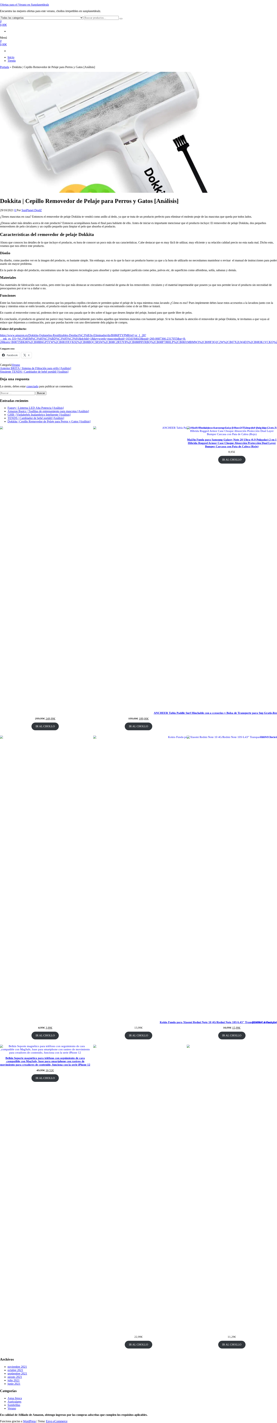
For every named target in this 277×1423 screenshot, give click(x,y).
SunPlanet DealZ (31, 210)
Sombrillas (14, 1405)
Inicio (11, 57)
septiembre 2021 (17, 1373)
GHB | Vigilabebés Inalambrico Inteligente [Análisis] (39, 414)
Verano (15, 364)
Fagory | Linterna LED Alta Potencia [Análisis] (36, 407)
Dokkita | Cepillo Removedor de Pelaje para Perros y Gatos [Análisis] (49, 421)
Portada (4, 67)
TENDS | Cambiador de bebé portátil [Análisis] (36, 418)
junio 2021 (14, 1383)
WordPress (29, 1421)
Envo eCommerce (56, 1421)
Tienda (12, 60)
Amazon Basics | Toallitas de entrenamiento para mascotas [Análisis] (48, 411)
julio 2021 (14, 1380)
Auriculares (14, 1401)
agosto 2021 (15, 1376)
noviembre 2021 (17, 1366)
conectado (32, 386)
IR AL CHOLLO (45, 726)
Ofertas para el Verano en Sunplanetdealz (24, 4)
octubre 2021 (15, 1370)
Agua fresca (15, 1398)
